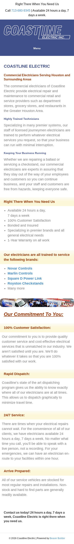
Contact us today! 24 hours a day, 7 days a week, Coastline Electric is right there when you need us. (34, 517)
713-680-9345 (20, 10)
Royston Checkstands (25, 283)
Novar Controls (20, 268)
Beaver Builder (57, 538)
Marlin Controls (20, 273)
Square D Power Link (25, 278)
